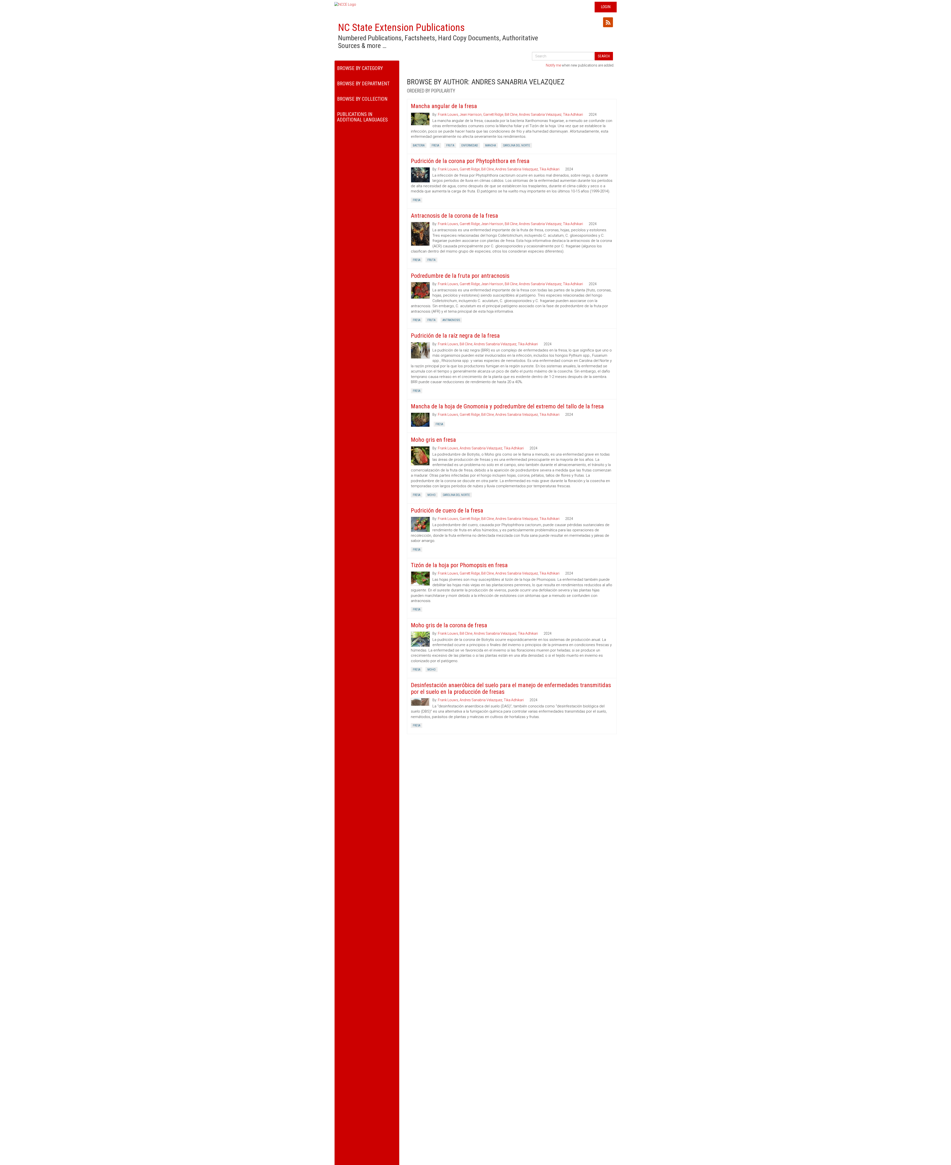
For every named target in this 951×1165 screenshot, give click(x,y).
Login (605, 6)
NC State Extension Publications (401, 27)
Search (604, 56)
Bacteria (418, 145)
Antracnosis (451, 320)
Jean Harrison (471, 114)
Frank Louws (448, 114)
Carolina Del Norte (516, 145)
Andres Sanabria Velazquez (540, 114)
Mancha (490, 145)
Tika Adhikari (573, 114)
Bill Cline (511, 114)
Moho (431, 495)
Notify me (553, 65)
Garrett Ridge (493, 114)
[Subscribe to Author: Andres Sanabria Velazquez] (608, 22)
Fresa (435, 145)
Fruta (450, 145)
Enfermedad (469, 145)
